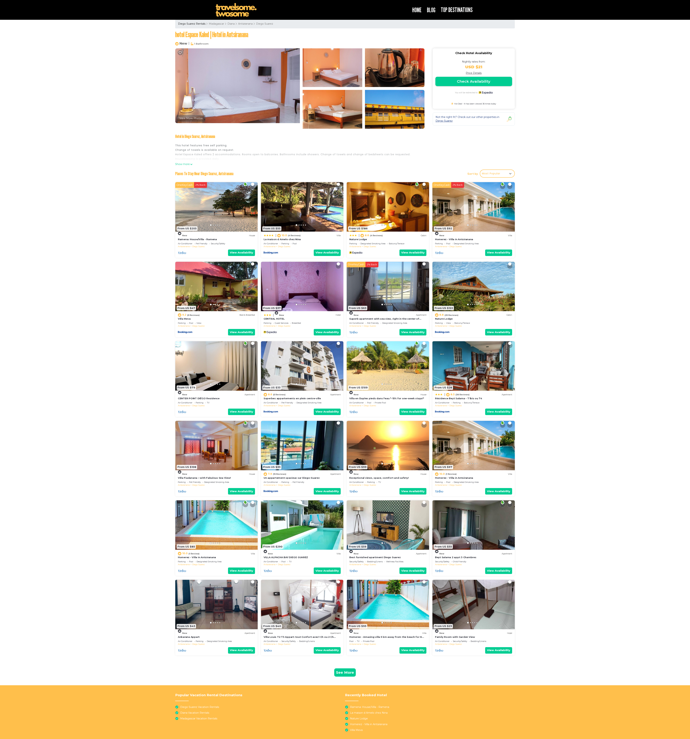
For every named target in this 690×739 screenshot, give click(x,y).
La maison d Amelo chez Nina (282, 239)
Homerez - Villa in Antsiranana (454, 239)
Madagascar (216, 23)
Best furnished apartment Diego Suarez (375, 557)
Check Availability (473, 81)
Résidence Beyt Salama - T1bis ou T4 (458, 398)
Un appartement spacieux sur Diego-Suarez (292, 477)
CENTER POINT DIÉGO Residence (199, 398)
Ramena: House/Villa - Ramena (197, 239)
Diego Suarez (264, 23)
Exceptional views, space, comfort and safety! (379, 477)
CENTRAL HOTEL (274, 318)
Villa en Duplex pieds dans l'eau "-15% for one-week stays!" (386, 398)
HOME (417, 10)
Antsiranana (245, 23)
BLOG (431, 10)
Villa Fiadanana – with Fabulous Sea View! (204, 477)
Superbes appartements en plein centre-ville (292, 398)
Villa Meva (184, 318)
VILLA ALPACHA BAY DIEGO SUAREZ (286, 557)
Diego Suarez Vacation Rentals (199, 707)
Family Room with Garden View (455, 636)
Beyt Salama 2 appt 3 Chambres (455, 557)
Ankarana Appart (189, 636)
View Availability (241, 252)
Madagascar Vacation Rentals (198, 718)
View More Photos (191, 118)
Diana (231, 23)
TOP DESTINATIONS (457, 9)
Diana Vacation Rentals (194, 712)
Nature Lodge (358, 239)
